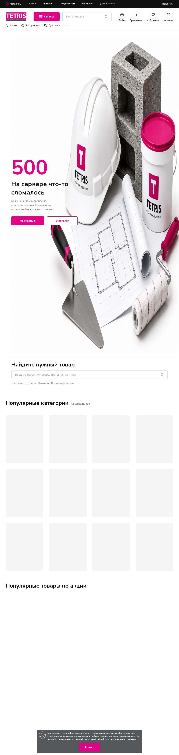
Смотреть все (80, 404)
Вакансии (167, 3)
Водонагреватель (62, 383)
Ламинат (43, 383)
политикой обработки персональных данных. (110, 739)
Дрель (31, 383)
